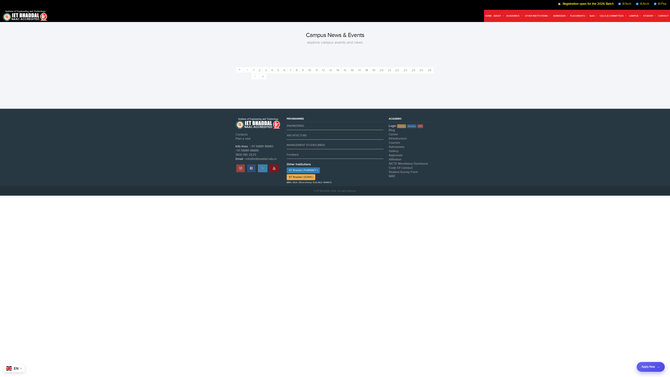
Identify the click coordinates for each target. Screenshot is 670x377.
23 (405, 70)
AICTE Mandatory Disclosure (408, 163)
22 (397, 70)
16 (352, 70)
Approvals (396, 155)
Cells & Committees (612, 15)
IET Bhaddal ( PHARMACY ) (303, 170)
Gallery (394, 151)
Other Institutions (536, 15)
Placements (577, 15)
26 (429, 70)
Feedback (293, 154)
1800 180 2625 (246, 155)
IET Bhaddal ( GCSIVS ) (301, 177)
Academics (513, 15)
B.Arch (635, 4)
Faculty (401, 126)
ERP (420, 126)
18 (366, 70)
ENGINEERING (295, 126)
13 (330, 70)
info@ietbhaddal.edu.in (261, 159)
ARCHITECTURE (297, 135)
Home (488, 15)
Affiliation (395, 159)
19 (373, 70)
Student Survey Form (403, 172)
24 (413, 70)
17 (359, 70)
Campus (633, 15)
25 (421, 70)
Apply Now (648, 366)
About (497, 15)
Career (393, 134)
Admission (559, 15)
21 (389, 70)
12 (323, 70)
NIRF (392, 176)
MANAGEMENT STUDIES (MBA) (306, 145)
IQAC (592, 15)
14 (337, 70)
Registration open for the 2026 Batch (579, 4)
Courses (394, 143)
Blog (392, 130)
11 (316, 70)
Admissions (396, 147)
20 (382, 70)
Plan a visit (243, 139)
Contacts (242, 134)
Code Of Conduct (401, 168)
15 (345, 70)
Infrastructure (398, 138)
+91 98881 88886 (247, 150)
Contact (663, 15)
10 (309, 70)
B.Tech (617, 4)
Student (648, 15)
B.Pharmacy (657, 4)
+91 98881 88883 (261, 146)
